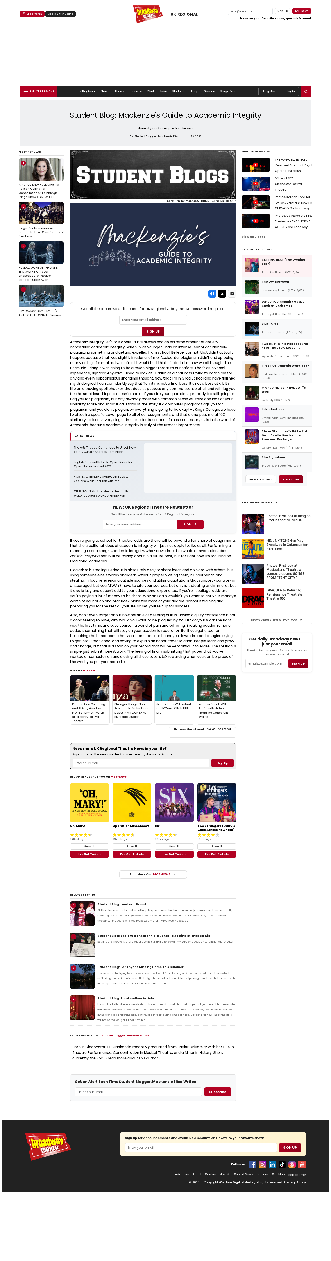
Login (291, 91)
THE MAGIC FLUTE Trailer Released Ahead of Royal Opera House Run (293, 165)
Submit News (243, 1174)
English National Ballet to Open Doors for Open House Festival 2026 (103, 464)
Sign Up (153, 331)
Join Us (225, 1174)
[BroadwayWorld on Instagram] (262, 1164)
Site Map (278, 1174)
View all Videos (253, 237)
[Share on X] (222, 294)
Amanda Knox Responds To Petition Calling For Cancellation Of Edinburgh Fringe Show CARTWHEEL (39, 180)
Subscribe (218, 1092)
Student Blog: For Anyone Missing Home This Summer (140, 967)
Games (209, 91)
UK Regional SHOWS (257, 249)
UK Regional (86, 91)
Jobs (163, 91)
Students (178, 91)
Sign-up (282, 11)
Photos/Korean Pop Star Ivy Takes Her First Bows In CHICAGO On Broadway (293, 202)
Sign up (298, 663)
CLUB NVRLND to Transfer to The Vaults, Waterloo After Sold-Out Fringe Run (102, 493)
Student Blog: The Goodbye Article (125, 998)
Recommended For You (259, 502)
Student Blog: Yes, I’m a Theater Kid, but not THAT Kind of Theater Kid (153, 936)
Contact (211, 1174)
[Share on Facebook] (212, 294)
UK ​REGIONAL (184, 14)
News (105, 91)
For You (89, 670)
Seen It (89, 846)
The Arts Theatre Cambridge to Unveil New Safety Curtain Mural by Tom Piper (105, 450)
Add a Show (290, 479)
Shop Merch (34, 14)
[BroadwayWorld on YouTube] (302, 1164)
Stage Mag (228, 91)
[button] (306, 91)
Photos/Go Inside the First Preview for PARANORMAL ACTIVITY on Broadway (293, 221)
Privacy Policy (294, 1182)
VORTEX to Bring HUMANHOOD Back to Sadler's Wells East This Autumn (101, 479)
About (197, 1174)
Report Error (297, 1175)
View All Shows (260, 479)
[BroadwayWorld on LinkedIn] (272, 1164)
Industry (136, 91)
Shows (120, 91)
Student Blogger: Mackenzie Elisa (125, 1035)
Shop (195, 91)
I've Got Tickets (89, 854)
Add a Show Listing (60, 14)
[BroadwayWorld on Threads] (292, 1164)
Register (269, 91)
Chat (150, 91)
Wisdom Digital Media (236, 1182)
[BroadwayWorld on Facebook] (252, 1164)
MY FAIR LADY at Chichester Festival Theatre (288, 184)
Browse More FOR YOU (274, 619)
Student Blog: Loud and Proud (121, 904)
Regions (263, 1174)
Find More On (150, 874)
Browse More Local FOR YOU (202, 729)
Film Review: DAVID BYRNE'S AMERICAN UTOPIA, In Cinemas (41, 302)
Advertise (182, 1174)
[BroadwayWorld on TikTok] (282, 1164)
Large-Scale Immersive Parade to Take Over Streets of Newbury (41, 221)
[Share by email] (232, 294)
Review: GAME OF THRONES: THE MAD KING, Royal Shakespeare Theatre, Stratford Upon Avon (38, 263)
